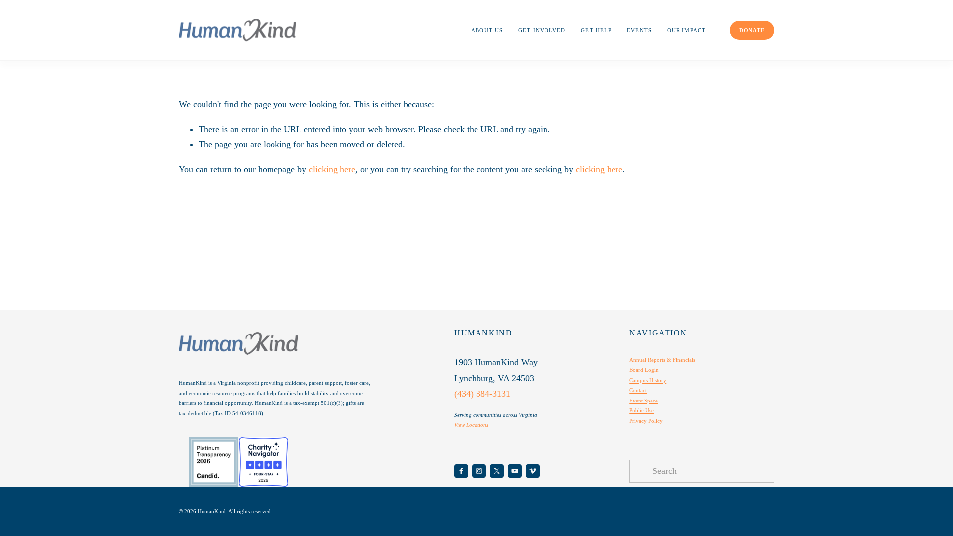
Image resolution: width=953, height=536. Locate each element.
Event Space (643, 400)
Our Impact (686, 30)
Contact (638, 390)
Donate (751, 30)
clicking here (332, 169)
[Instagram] (479, 471)
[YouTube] (515, 471)
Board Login (644, 370)
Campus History (647, 380)
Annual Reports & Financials (662, 360)
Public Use (641, 410)
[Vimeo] (533, 471)
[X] (497, 471)
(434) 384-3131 (482, 394)
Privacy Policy (646, 421)
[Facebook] (461, 471)
